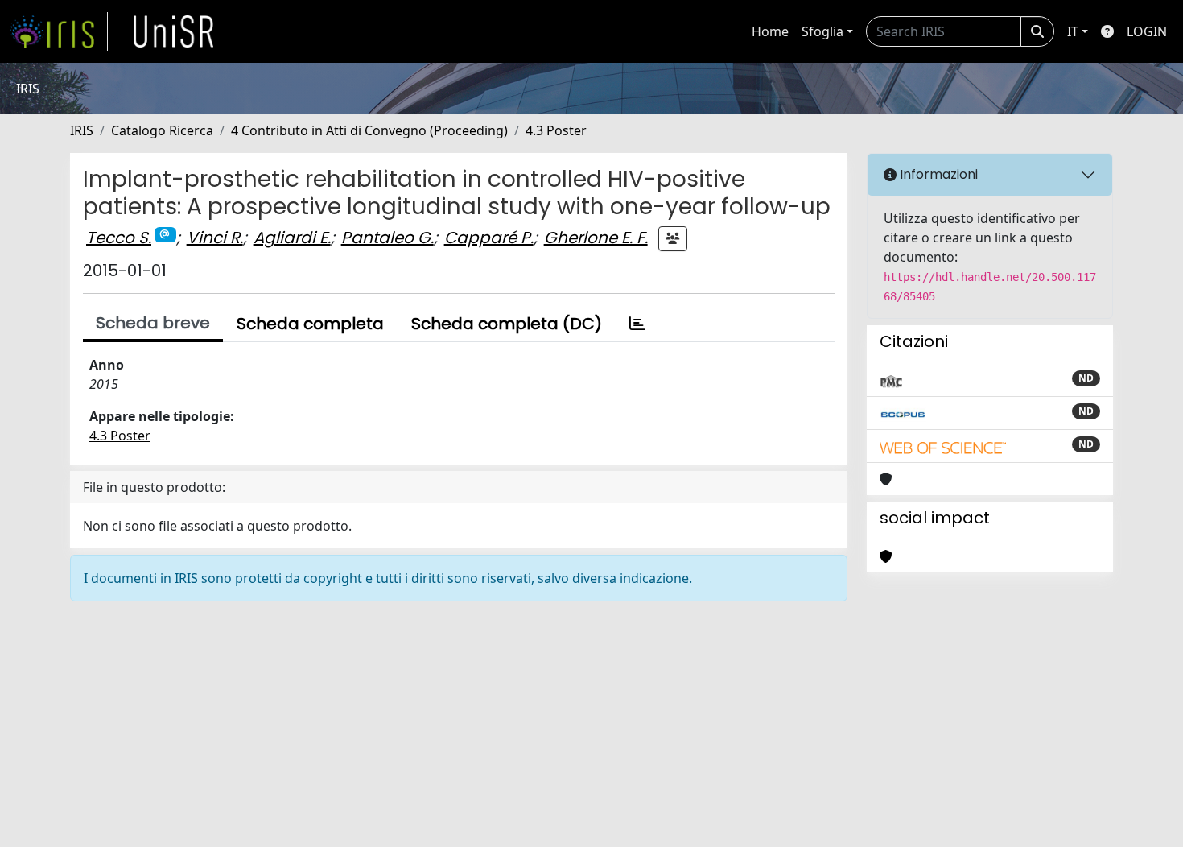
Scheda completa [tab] (310, 323)
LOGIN (1147, 31)
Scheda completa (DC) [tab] (506, 323)
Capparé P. (489, 237)
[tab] (637, 324)
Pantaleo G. (387, 237)
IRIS (81, 130)
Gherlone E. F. (596, 237)
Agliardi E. (292, 237)
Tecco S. (118, 237)
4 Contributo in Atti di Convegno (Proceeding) (369, 130)
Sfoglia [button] (822, 31)
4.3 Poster (556, 130)
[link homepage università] (174, 31)
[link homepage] (59, 31)
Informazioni (937, 174)
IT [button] (1072, 31)
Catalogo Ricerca (162, 130)
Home (770, 31)
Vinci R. (215, 237)
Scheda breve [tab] (153, 323)
